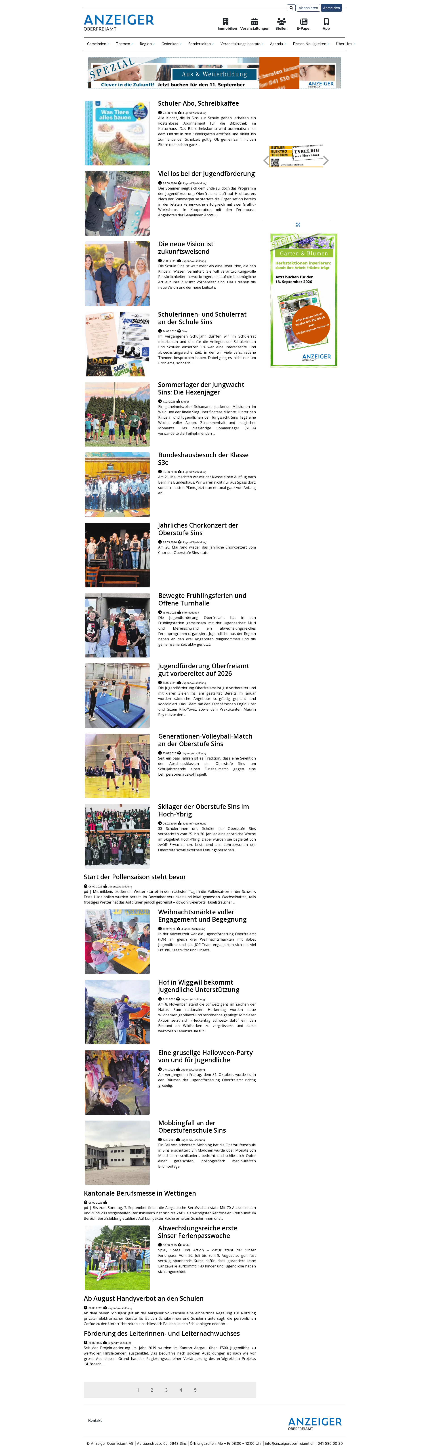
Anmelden (331, 8)
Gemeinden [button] (96, 43)
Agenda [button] (276, 43)
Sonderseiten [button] (199, 43)
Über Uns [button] (344, 43)
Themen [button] (123, 43)
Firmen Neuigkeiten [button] (309, 43)
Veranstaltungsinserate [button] (240, 43)
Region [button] (146, 43)
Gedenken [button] (170, 43)
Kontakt (95, 1420)
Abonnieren (308, 8)
